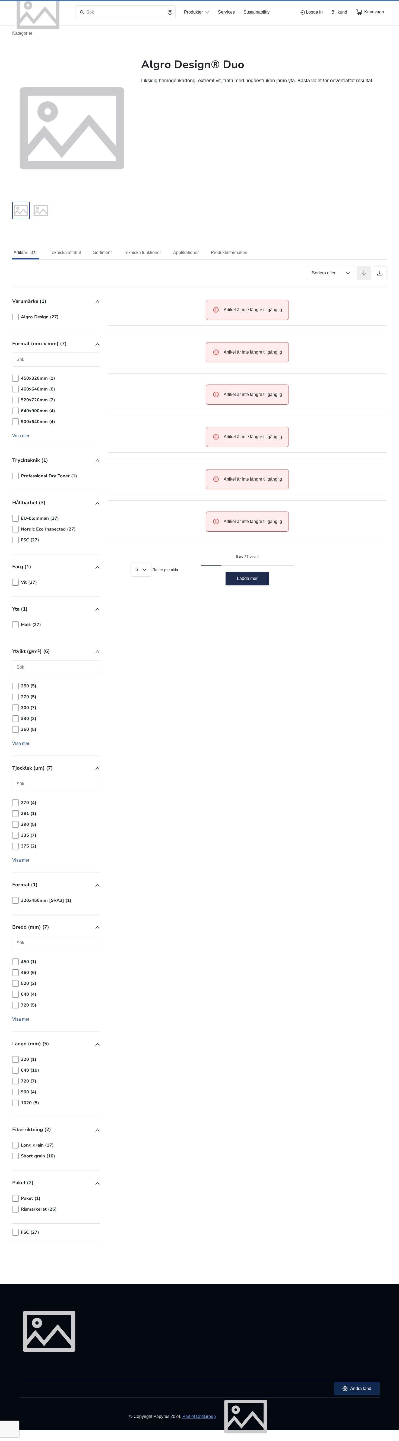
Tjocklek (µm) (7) (32, 768)
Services (226, 12)
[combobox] (331, 273)
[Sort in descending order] (364, 273)
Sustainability (256, 12)
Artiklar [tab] (24, 252)
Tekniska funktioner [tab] (142, 252)
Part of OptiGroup (199, 1416)
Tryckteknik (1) (30, 460)
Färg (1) (21, 566)
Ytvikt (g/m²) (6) (31, 651)
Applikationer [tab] (186, 252)
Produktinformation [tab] (229, 252)
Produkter (193, 12)
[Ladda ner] (380, 273)
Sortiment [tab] (102, 252)
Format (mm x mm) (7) (39, 343)
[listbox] (56, 317)
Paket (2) (23, 1182)
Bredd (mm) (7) (30, 927)
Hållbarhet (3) (29, 502)
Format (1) (25, 884)
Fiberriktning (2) (31, 1129)
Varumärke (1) (29, 301)
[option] (56, 317)
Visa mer (20, 435)
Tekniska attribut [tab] (65, 252)
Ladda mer (247, 578)
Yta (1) (20, 609)
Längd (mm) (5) (30, 1043)
